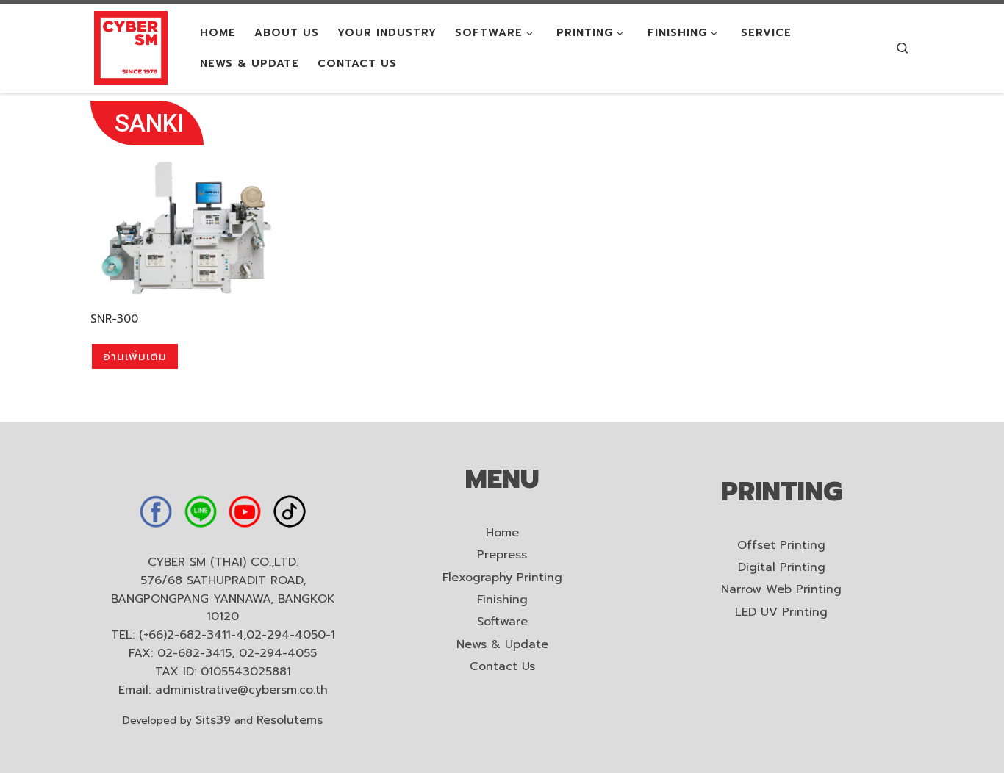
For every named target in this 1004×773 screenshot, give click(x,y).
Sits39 (213, 720)
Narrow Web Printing (781, 589)
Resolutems (290, 720)
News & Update (502, 644)
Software (502, 622)
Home (502, 533)
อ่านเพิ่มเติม (135, 356)
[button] (147, 123)
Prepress (502, 555)
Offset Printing (781, 545)
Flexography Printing (502, 578)
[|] (131, 46)
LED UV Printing (781, 612)
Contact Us (502, 667)
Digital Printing (781, 567)
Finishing (502, 600)
